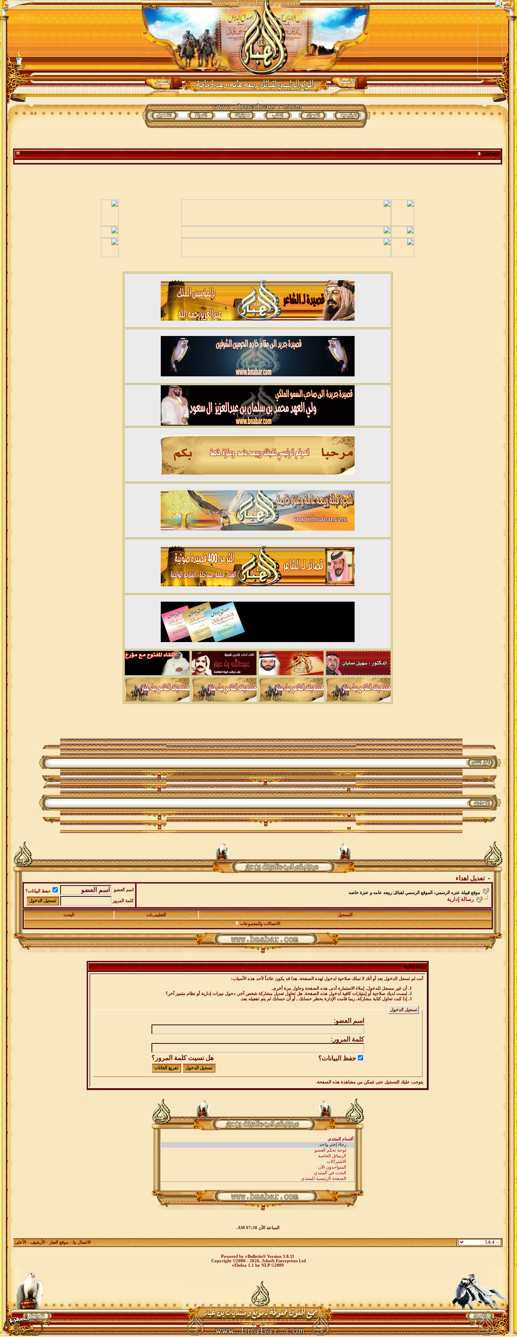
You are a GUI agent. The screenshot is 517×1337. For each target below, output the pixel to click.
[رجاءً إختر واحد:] (257, 1145)
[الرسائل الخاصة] (257, 1156)
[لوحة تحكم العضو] (257, 1150)
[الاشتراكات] (257, 1162)
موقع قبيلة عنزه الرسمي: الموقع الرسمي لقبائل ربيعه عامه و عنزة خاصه (414, 892)
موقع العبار (59, 1242)
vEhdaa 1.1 (243, 1265)
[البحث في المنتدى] (257, 1173)
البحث (68, 915)
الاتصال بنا (82, 1242)
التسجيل (345, 915)
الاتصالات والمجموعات (260, 923)
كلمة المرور (123, 900)
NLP (265, 1265)
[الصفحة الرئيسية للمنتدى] (257, 1179)
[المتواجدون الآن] (257, 1167)
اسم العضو (124, 890)
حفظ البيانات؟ (38, 891)
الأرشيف (37, 1242)
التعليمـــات (156, 915)
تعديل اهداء (470, 878)
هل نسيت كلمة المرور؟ (182, 1057)
